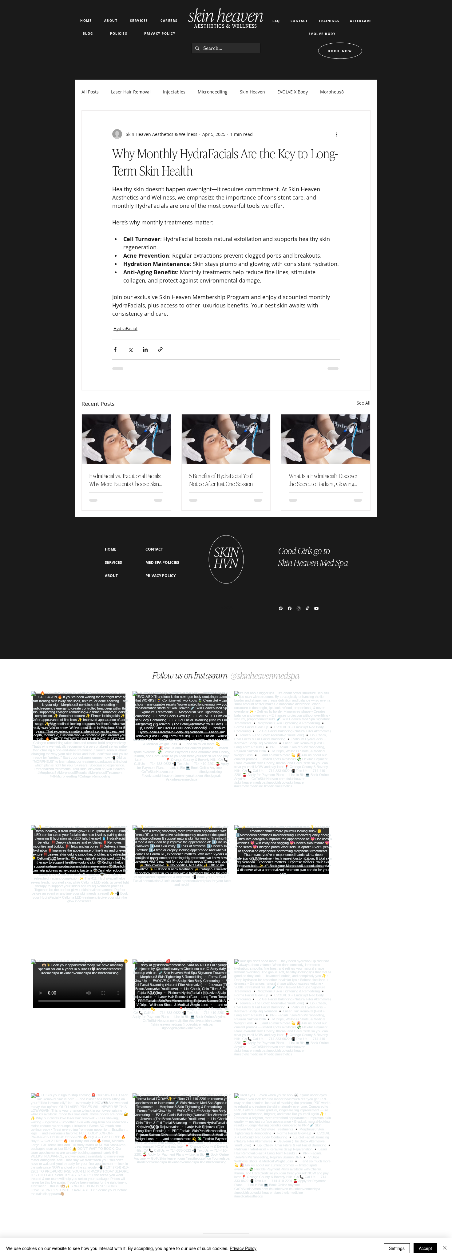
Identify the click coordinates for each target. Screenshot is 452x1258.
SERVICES (113, 562)
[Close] (444, 1248)
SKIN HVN (226, 557)
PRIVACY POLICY (160, 575)
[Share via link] (160, 349)
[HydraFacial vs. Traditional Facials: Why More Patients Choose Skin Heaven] (126, 439)
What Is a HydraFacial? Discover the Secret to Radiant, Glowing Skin (323, 480)
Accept (425, 1248)
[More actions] (336, 134)
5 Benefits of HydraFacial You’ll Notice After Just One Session (221, 480)
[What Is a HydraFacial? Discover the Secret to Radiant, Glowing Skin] (325, 439)
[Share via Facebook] (115, 349)
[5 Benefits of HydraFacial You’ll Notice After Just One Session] (226, 439)
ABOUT (111, 575)
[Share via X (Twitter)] (130, 349)
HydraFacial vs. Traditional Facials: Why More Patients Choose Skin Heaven (125, 480)
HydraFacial (125, 328)
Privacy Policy (243, 1248)
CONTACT (154, 549)
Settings (397, 1248)
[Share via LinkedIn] (145, 349)
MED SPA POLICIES (162, 562)
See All (364, 403)
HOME (110, 549)
